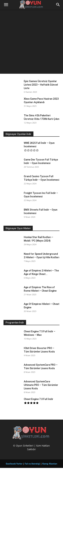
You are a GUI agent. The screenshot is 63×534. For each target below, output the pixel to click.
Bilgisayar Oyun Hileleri (18, 228)
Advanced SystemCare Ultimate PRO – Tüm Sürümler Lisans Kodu (41, 385)
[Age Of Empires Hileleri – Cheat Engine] (12, 308)
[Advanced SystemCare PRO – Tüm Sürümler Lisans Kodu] (12, 372)
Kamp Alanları (49, 463)
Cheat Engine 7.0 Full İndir (38, 399)
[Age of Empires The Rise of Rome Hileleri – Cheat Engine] (12, 295)
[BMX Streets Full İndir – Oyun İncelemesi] (12, 214)
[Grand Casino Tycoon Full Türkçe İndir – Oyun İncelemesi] (12, 181)
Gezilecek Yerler (14, 463)
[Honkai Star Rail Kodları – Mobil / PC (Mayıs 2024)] (12, 241)
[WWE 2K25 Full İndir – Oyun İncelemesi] (12, 147)
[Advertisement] (31, 42)
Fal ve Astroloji (32, 463)
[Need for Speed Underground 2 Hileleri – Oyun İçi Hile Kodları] (12, 259)
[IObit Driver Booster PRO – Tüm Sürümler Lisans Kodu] (12, 355)
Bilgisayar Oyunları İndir (18, 134)
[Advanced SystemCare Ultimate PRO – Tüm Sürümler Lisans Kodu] (12, 389)
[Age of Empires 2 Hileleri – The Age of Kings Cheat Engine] (12, 278)
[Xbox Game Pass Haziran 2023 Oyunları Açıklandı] (12, 103)
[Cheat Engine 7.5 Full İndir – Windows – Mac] (12, 339)
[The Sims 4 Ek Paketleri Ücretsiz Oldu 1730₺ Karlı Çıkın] (12, 120)
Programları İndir (15, 322)
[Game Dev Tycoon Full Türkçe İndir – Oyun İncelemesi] (12, 164)
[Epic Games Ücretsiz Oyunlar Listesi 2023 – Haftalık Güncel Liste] (12, 85)
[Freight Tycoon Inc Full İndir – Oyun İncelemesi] (12, 197)
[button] (6, 4)
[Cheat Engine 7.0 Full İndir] (12, 403)
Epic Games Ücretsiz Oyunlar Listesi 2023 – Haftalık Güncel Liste (41, 85)
